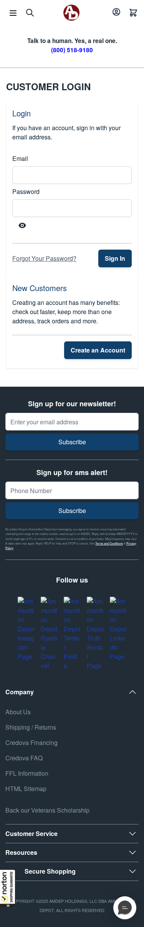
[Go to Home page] (71, 13)
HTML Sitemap (25, 788)
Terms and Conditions (109, 543)
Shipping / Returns (30, 727)
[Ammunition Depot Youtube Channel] (49, 633)
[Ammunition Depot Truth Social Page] (95, 633)
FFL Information (26, 773)
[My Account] (115, 12)
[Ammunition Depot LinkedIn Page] (118, 629)
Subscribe (72, 441)
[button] (7, 888)
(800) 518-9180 (72, 50)
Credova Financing (31, 742)
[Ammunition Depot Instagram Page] (26, 629)
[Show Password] (22, 225)
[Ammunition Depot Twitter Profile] (72, 633)
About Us (18, 711)
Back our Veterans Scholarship (47, 810)
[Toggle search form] (30, 12)
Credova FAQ (24, 757)
